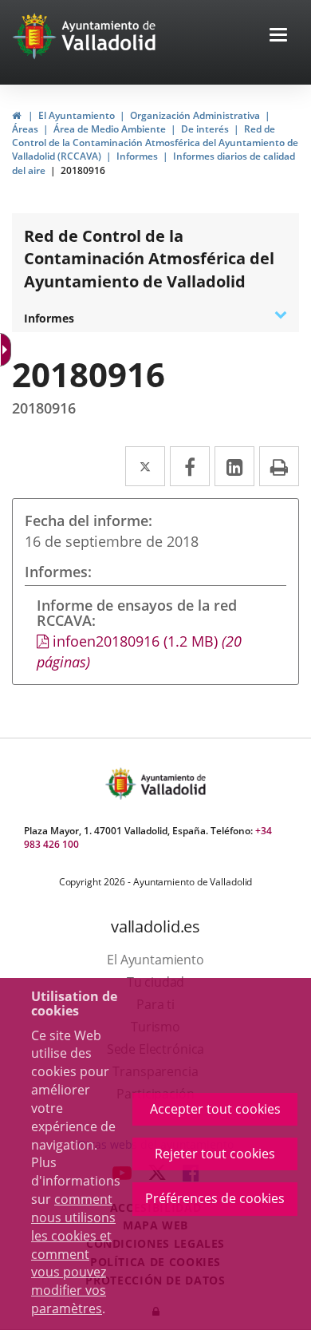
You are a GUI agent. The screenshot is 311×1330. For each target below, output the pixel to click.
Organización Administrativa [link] (195, 115)
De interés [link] (205, 129)
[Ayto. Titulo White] (109, 36)
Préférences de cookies (215, 1198)
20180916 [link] (83, 170)
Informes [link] (137, 156)
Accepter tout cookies (215, 1109)
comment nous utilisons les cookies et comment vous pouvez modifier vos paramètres (73, 1253)
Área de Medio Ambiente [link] (109, 129)
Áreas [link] (25, 129)
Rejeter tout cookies (215, 1153)
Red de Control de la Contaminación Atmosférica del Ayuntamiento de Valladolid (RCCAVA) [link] (155, 142)
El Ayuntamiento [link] (76, 115)
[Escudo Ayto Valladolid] (122, 783)
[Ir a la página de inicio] (36, 36)
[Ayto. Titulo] (172, 783)
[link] (16, 115)
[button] (278, 36)
